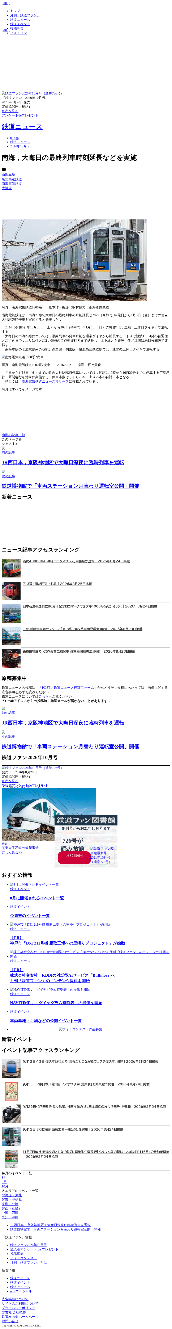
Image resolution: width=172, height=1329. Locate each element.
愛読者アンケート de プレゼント (34, 1249)
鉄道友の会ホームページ (20, 1317)
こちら (44, 696)
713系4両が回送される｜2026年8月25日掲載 (57, 583)
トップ (15, 11)
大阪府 (7, 188)
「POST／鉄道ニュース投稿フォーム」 (68, 687)
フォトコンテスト (23, 1258)
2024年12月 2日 (21, 146)
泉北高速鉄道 (12, 179)
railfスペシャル (21, 1291)
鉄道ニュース (20, 19)
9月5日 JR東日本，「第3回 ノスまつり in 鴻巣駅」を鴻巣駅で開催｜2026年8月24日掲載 (86, 1084)
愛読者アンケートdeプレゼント (25, 785)
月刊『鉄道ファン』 (25, 15)
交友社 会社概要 (14, 1312)
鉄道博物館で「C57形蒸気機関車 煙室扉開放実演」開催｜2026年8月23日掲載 (79, 651)
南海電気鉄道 (12, 183)
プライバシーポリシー (18, 1308)
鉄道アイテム (20, 1287)
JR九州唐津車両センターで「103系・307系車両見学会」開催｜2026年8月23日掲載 (82, 629)
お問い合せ (10, 1321)
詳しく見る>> (12, 852)
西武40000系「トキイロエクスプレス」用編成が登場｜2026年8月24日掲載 (76, 561)
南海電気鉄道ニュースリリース (45, 381)
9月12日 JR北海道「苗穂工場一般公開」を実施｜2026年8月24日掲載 (73, 1129)
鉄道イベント (20, 24)
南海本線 (8, 175)
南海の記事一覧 (13, 435)
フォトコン (18, 33)
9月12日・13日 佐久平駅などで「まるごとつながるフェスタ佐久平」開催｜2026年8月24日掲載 (90, 1061)
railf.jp (6, 3)
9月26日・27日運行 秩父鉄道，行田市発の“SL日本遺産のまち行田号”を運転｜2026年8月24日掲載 (94, 1106)
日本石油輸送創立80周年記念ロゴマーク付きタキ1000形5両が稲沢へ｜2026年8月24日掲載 (90, 606)
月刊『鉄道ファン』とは (28, 1262)
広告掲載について (15, 1299)
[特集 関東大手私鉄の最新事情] (49, 840)
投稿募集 (16, 28)
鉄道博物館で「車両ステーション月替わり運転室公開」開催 (55, 1229)
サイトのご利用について (20, 1303)
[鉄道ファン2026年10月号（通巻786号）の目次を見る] (33, 93)
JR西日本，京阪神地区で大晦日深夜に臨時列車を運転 (50, 1225)
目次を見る (10, 781)
